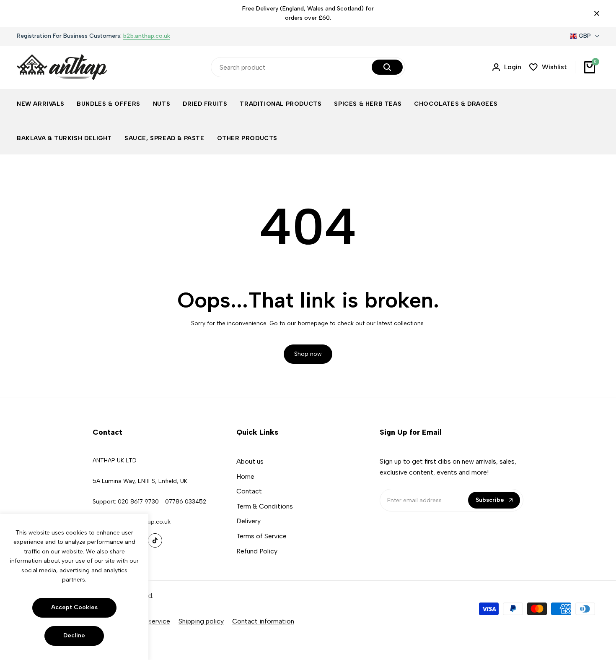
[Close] (595, 13)
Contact (249, 491)
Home (245, 476)
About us (250, 461)
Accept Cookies (74, 607)
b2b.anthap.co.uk (146, 36)
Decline (74, 635)
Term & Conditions (264, 506)
